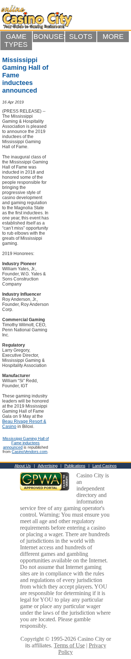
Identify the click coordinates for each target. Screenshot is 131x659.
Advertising (47, 466)
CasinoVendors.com (29, 451)
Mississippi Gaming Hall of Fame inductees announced (26, 442)
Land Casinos (104, 466)
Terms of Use (69, 645)
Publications (75, 466)
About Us (23, 466)
